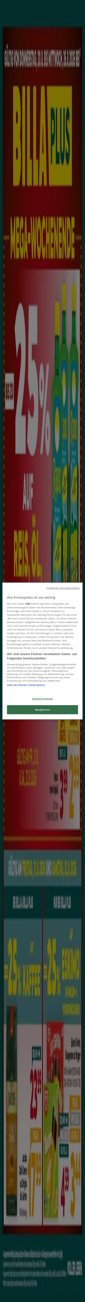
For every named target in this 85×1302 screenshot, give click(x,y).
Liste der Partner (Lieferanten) (26, 685)
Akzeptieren (42, 709)
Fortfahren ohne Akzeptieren (63, 587)
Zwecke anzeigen (42, 698)
